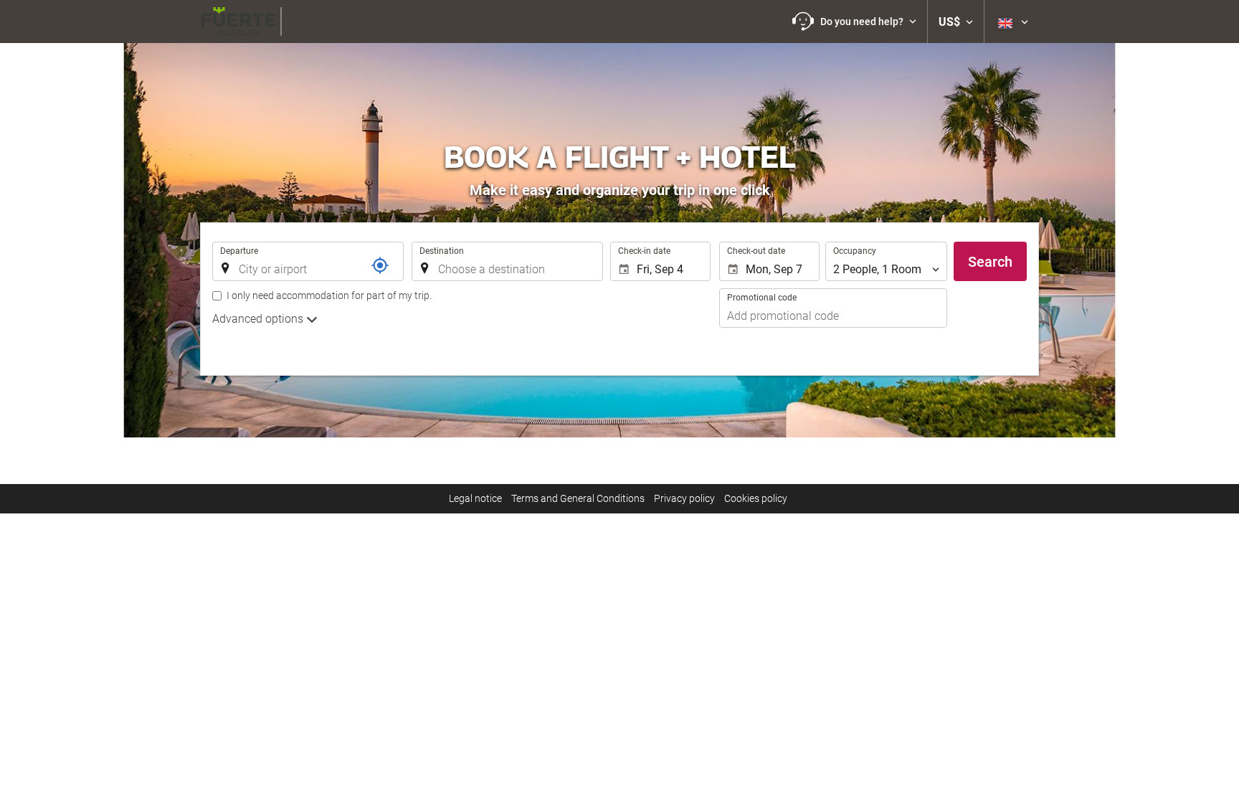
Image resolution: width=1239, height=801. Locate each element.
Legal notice (475, 498)
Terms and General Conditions (578, 498)
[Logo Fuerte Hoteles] (284, 21)
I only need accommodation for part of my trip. (329, 295)
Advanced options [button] (259, 319)
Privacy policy (684, 498)
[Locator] (380, 265)
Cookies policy (755, 498)
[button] (854, 21)
